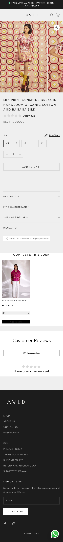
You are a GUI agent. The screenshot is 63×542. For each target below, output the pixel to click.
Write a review (31, 353)
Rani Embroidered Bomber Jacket (20, 300)
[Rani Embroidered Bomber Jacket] (16, 279)
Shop (6, 415)
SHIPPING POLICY (13, 460)
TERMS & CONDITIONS (15, 454)
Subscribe (15, 511)
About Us (9, 421)
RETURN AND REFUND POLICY (19, 465)
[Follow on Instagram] (13, 523)
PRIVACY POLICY (12, 448)
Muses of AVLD (12, 432)
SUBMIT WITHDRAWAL (15, 471)
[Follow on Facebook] (5, 523)
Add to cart (31, 166)
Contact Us (10, 426)
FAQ (5, 443)
